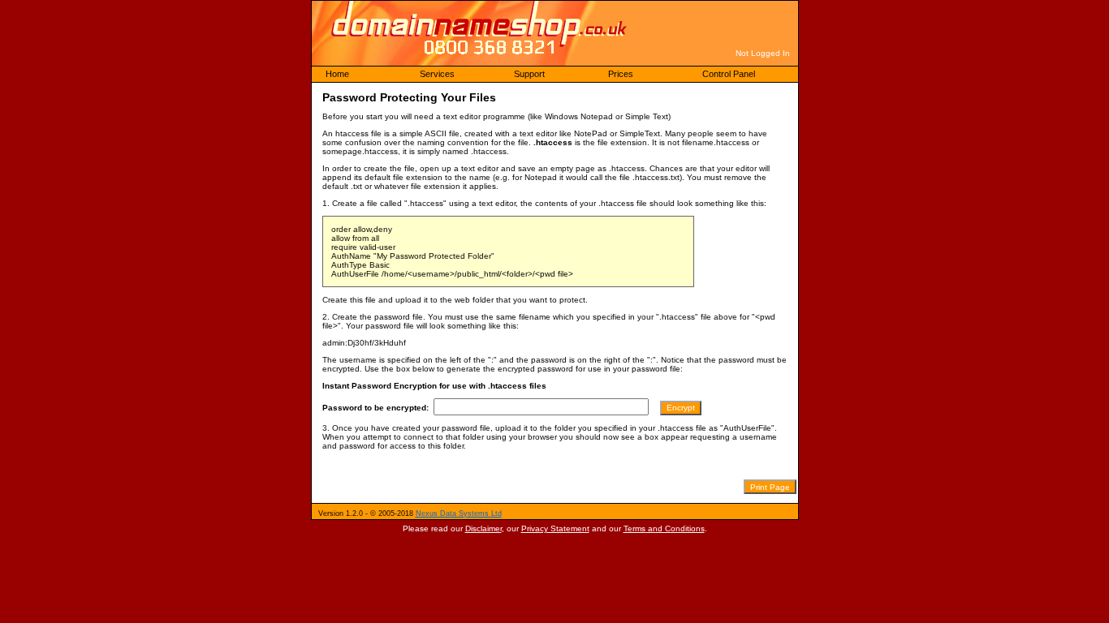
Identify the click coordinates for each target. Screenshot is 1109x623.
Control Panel (728, 74)
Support (529, 74)
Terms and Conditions (664, 528)
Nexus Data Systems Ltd (459, 513)
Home (337, 74)
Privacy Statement (555, 528)
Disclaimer (483, 528)
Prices (620, 74)
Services (437, 74)
